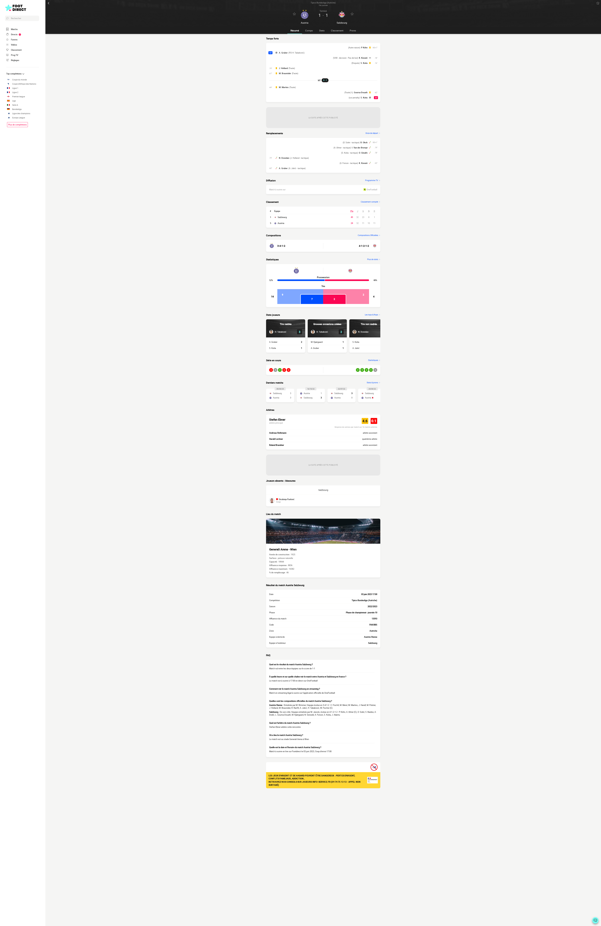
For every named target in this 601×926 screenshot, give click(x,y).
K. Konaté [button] (363, 57)
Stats (322, 30)
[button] (277, 332)
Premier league (18, 96)
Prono (353, 30)
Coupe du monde (19, 79)
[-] (595, 920)
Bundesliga (17, 109)
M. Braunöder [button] (285, 73)
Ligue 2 (15, 92)
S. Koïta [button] (364, 63)
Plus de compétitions (17, 124)
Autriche (373, 630)
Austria (281, 223)
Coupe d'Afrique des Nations (24, 84)
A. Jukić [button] (356, 348)
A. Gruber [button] (283, 52)
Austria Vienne (370, 636)
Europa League (18, 117)
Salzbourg (282, 217)
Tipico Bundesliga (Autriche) (364, 600)
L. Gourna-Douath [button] (359, 92)
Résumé (294, 30)
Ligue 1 (15, 88)
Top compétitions (14, 73)
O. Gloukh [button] (363, 152)
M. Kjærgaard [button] (317, 342)
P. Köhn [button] (364, 47)
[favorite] (598, 3)
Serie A (15, 105)
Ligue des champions (21, 113)
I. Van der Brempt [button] (359, 147)
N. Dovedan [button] (284, 158)
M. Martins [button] (284, 87)
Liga (14, 100)
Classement (337, 30)
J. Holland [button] (283, 68)
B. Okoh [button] (363, 142)
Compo (309, 30)
